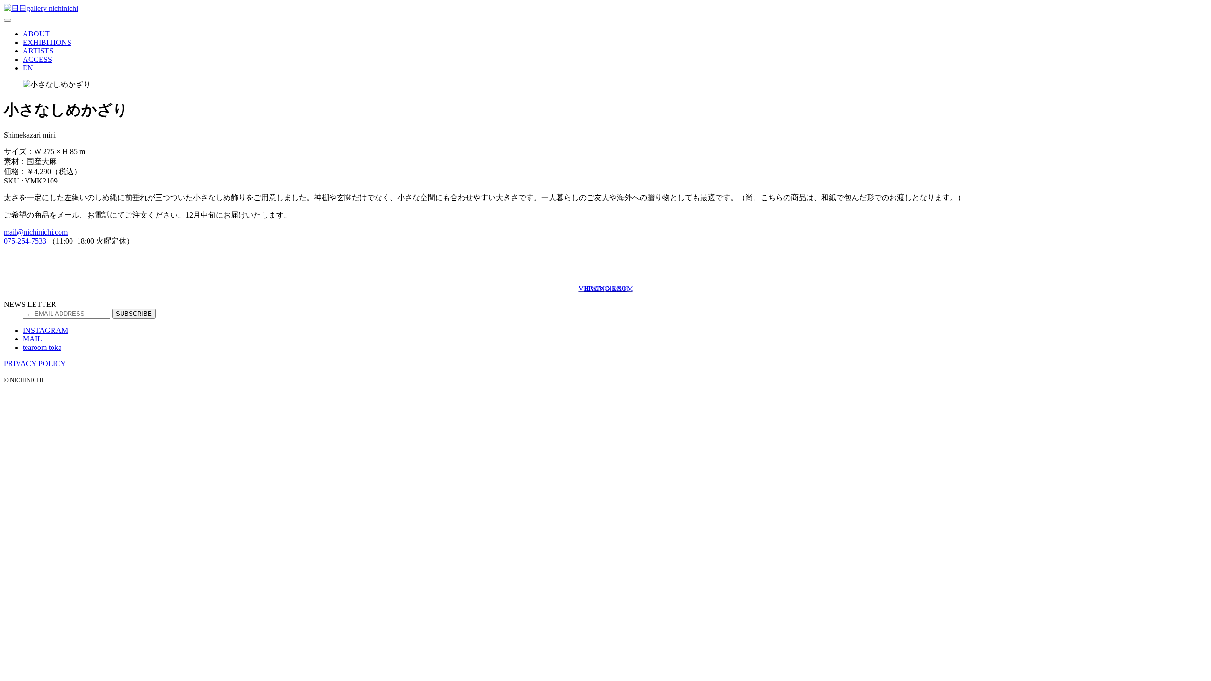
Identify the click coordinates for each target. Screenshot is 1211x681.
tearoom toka (42, 347)
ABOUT (36, 34)
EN (28, 68)
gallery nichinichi (52, 8)
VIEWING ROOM (606, 288)
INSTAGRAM (45, 330)
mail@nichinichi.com (36, 232)
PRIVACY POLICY (35, 363)
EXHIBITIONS (47, 42)
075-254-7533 (25, 241)
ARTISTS (38, 51)
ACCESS (37, 59)
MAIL (32, 339)
